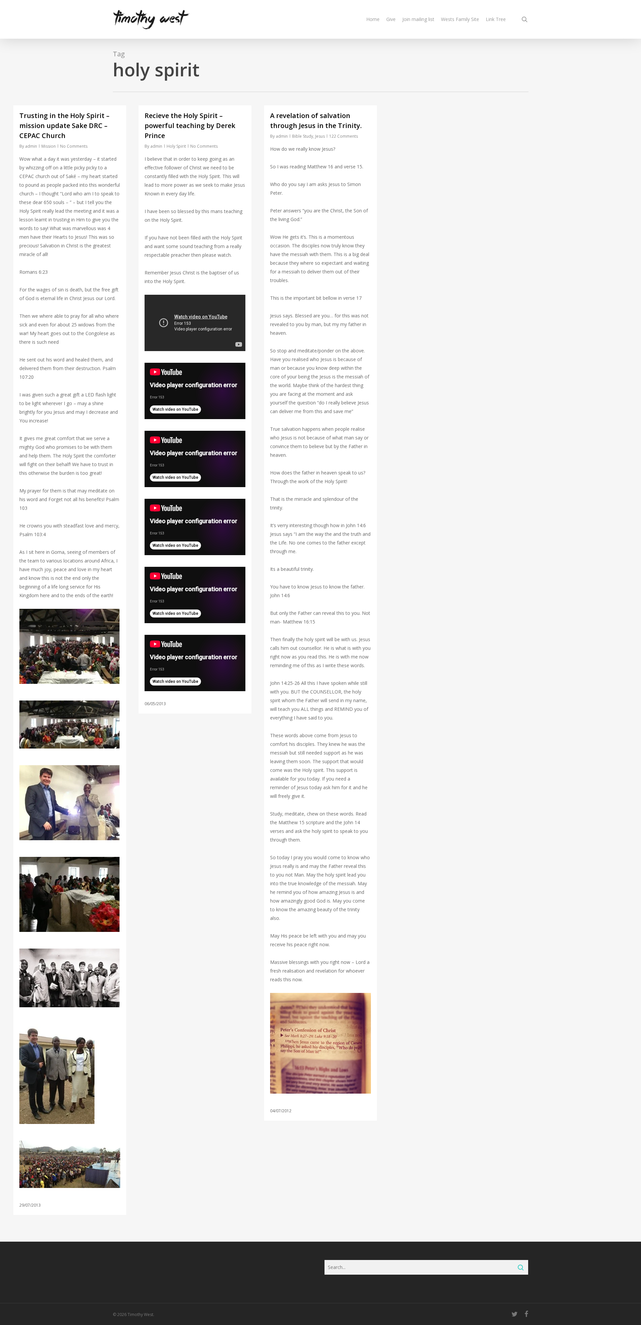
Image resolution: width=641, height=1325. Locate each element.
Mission (48, 146)
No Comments (73, 146)
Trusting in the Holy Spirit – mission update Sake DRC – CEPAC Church (64, 125)
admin (31, 146)
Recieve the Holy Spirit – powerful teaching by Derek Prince (190, 125)
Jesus (320, 136)
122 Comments (343, 136)
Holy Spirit (176, 146)
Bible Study (302, 136)
